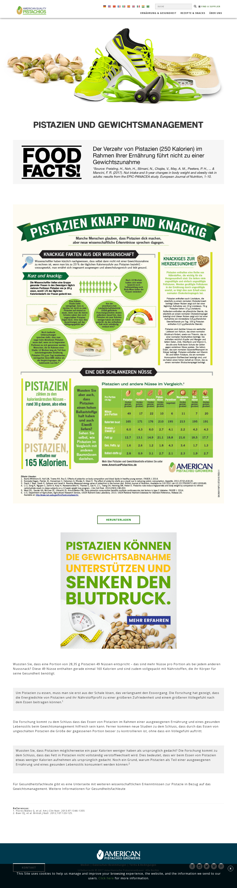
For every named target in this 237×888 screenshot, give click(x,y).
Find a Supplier (210, 6)
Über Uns (215, 13)
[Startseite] (31, 10)
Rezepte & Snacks (193, 13)
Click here (106, 878)
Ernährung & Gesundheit (158, 13)
